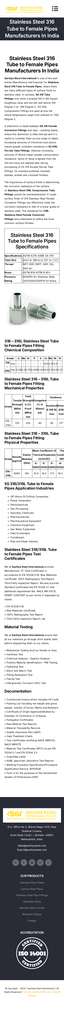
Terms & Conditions (32, 992)
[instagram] (40, 862)
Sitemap (32, 995)
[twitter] (15, 862)
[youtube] (32, 862)
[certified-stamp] (32, 938)
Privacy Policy (51, 992)
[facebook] (24, 862)
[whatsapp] (48, 862)
